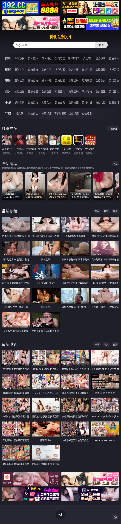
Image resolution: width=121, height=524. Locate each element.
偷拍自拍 (33, 80)
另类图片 (114, 91)
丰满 (97, 344)
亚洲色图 (33, 91)
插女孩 (19, 113)
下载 (115, 163)
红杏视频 (74, 113)
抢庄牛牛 (114, 58)
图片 (8, 91)
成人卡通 (46, 80)
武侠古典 (60, 102)
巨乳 (106, 211)
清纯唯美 (87, 91)
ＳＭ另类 (114, 69)
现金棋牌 (100, 58)
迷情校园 (74, 102)
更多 (115, 211)
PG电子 (19, 58)
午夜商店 (33, 113)
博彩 (8, 58)
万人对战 (46, 58)
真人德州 (33, 58)
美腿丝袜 (74, 91)
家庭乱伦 (33, 102)
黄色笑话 (100, 102)
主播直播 (100, 69)
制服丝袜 (74, 80)
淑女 (106, 344)
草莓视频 (46, 113)
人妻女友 (46, 102)
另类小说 (87, 102)
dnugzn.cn (60, 37)
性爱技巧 (114, 102)
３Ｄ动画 (60, 69)
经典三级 (87, 80)
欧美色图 (46, 91)
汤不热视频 (60, 113)
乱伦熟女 (100, 80)
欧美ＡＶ (46, 69)
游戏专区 (60, 58)
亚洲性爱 (19, 80)
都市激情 (19, 102)
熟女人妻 (74, 69)
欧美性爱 (60, 80)
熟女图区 (100, 91)
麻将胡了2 (73, 58)
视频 (8, 69)
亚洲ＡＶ (19, 69)
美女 (97, 211)
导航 (8, 113)
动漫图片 (60, 91)
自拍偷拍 (33, 69)
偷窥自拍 (19, 91)
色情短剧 (87, 113)
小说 (8, 102)
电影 (8, 80)
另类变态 (114, 80)
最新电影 (9, 344)
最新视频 (9, 211)
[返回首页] (115, 517)
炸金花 (87, 58)
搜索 (101, 45)
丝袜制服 (87, 69)
